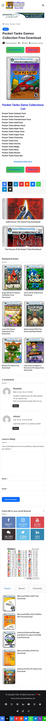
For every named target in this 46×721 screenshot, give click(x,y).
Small (18, 24)
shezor (16, 416)
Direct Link (32, 50)
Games (12, 24)
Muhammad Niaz (11, 43)
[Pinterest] (21, 184)
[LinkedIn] (15, 184)
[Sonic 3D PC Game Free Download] (34, 277)
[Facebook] (4, 184)
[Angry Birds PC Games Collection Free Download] (12, 277)
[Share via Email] (10, 189)
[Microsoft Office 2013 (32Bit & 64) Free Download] (8, 621)
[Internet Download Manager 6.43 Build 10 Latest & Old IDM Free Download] (8, 639)
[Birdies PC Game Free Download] (12, 350)
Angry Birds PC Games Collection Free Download (11, 295)
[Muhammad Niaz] (15, 5)
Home (6, 24)
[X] (10, 184)
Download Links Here (23, 162)
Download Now (15, 50)
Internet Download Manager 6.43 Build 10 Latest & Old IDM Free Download (29, 634)
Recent (22, 588)
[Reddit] (27, 184)
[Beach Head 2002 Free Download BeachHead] (34, 314)
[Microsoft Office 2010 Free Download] (8, 657)
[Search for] (43, 6)
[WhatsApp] (38, 184)
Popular (7, 588)
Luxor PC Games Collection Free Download (8, 331)
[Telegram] (4, 189)
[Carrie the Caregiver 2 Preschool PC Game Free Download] (34, 350)
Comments (37, 588)
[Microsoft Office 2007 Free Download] (8, 603)
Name (5, 479)
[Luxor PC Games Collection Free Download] (12, 314)
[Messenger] (32, 184)
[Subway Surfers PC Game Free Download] (8, 676)
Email (4, 489)
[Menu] (3, 6)
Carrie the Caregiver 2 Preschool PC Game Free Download (34, 368)
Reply (16, 406)
